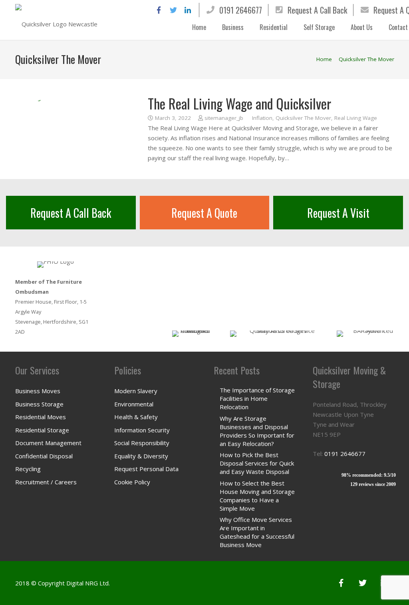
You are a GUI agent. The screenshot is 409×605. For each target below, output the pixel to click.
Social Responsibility (141, 443)
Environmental (133, 404)
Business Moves (37, 391)
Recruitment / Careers (46, 482)
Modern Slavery (135, 391)
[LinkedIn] (188, 10)
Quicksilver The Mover (303, 117)
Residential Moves (40, 417)
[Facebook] (159, 10)
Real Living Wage (355, 117)
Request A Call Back (317, 10)
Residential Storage (42, 430)
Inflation (262, 117)
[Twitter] (173, 10)
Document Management (48, 443)
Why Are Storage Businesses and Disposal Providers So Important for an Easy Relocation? (257, 431)
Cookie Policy (132, 482)
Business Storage (39, 404)
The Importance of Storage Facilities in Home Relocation (257, 398)
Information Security (142, 430)
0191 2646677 (240, 10)
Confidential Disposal (44, 456)
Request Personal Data (146, 469)
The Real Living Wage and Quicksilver (239, 103)
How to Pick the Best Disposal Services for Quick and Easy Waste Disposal (257, 463)
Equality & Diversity (141, 456)
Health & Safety (136, 417)
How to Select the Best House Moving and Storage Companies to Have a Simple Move (257, 495)
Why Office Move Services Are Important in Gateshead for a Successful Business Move (257, 532)
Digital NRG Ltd (87, 583)
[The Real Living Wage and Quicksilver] (72, 129)
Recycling (28, 469)
